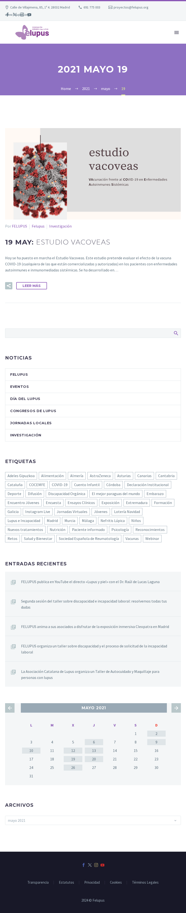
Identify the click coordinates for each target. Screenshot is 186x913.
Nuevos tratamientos (25, 529)
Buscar (175, 333)
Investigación (60, 226)
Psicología (120, 529)
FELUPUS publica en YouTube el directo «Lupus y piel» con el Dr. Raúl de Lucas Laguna (90, 581)
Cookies (116, 882)
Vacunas (132, 538)
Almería (76, 475)
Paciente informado (88, 529)
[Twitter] (14, 14)
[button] (8, 285)
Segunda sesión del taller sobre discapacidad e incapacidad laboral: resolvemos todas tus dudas (94, 604)
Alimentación (52, 475)
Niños (136, 520)
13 (94, 750)
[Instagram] (22, 14)
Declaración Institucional (148, 484)
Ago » (176, 708)
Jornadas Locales (31, 423)
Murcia (69, 520)
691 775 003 (92, 7)
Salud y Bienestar (38, 538)
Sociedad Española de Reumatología (89, 538)
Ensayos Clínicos (81, 502)
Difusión (35, 493)
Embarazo (155, 493)
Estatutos (66, 882)
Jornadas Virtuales (72, 511)
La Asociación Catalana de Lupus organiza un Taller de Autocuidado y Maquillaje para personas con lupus (90, 674)
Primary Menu (176, 32)
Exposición (110, 502)
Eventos (19, 386)
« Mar (10, 708)
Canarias (144, 475)
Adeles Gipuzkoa (21, 475)
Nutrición (57, 529)
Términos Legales (145, 882)
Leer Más (32, 286)
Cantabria (166, 475)
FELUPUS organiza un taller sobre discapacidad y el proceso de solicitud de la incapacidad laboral (94, 649)
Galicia (13, 511)
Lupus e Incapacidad (24, 520)
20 (94, 759)
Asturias (124, 475)
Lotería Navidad (127, 511)
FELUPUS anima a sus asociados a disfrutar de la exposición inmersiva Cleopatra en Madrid (95, 626)
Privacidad (92, 882)
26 (73, 767)
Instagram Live (37, 511)
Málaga (88, 520)
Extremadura (136, 502)
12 (73, 750)
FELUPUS (19, 226)
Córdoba (113, 484)
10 (31, 750)
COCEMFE (37, 484)
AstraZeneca (100, 475)
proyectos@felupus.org (131, 7)
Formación (163, 502)
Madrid (52, 520)
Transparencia (38, 882)
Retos (12, 538)
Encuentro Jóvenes (23, 502)
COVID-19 (60, 484)
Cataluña (15, 484)
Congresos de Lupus (33, 411)
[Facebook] (7, 14)
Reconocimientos (150, 529)
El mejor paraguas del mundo (116, 493)
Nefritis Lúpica (113, 520)
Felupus (38, 226)
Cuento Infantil (87, 484)
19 (73, 759)
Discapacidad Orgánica (66, 493)
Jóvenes (101, 511)
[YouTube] (29, 14)
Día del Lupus (25, 399)
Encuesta (53, 502)
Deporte (14, 493)
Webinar (152, 538)
